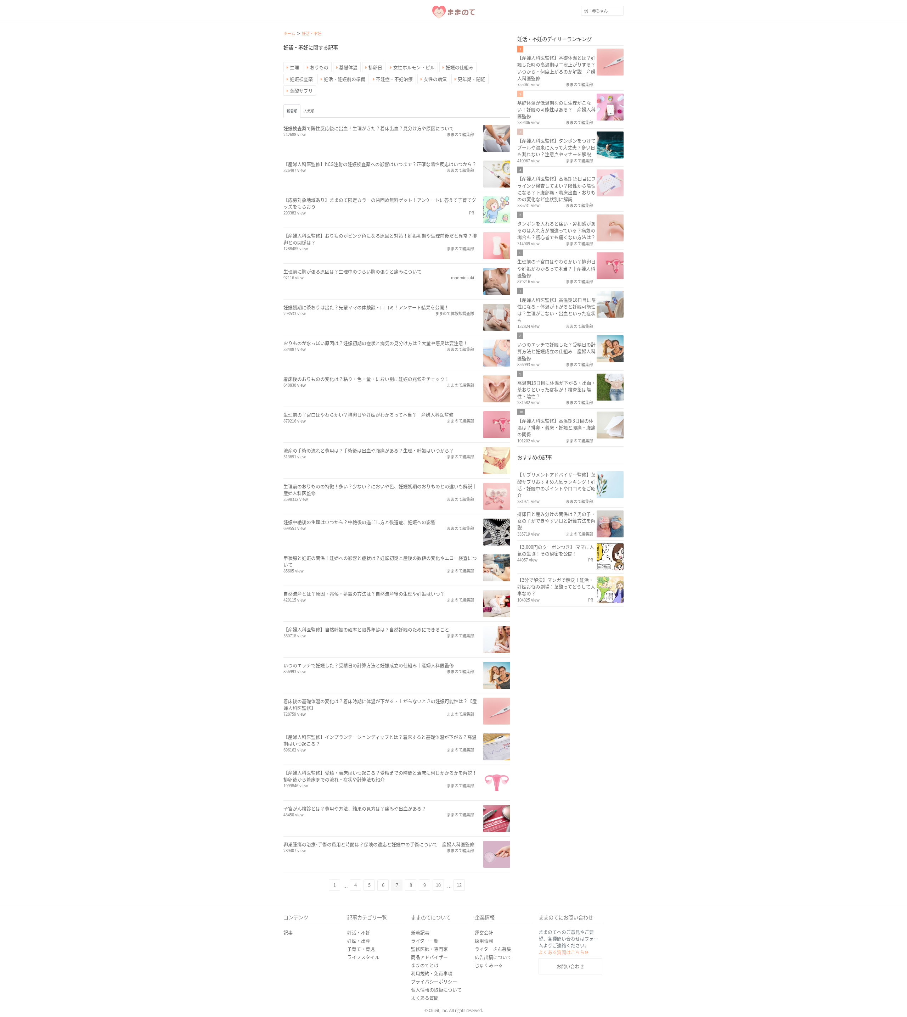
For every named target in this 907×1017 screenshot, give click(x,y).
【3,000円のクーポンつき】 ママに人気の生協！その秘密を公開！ (555, 550)
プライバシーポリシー (434, 981)
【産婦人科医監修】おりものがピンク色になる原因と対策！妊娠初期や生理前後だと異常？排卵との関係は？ (380, 239)
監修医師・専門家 (429, 948)
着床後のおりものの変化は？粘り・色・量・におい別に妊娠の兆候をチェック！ (366, 378)
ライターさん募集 (493, 948)
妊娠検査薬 (301, 79)
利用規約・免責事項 (431, 973)
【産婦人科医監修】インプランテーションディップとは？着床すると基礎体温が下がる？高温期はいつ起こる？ (380, 740)
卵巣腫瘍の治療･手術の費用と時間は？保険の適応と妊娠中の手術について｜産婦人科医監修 (378, 844)
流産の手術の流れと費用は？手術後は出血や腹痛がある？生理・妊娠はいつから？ (368, 450)
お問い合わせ (570, 966)
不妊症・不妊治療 (394, 79)
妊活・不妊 (358, 932)
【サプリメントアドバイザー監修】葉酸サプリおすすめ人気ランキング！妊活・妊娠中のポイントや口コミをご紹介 (556, 484)
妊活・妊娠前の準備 (344, 79)
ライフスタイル (363, 957)
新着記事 (420, 932)
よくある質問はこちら (562, 952)
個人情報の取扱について (436, 989)
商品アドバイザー (429, 957)
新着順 (292, 110)
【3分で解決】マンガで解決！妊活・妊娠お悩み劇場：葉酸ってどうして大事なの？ (556, 586)
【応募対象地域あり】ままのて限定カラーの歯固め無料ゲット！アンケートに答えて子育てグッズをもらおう (379, 203)
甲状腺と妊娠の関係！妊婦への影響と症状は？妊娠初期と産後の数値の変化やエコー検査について (380, 561)
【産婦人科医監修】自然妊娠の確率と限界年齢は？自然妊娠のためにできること (366, 629)
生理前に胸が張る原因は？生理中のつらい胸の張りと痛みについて (352, 271)
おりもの (319, 67)
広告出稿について (493, 957)
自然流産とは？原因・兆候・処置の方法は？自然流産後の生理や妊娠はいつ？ (364, 593)
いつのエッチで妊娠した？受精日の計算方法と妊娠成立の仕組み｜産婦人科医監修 (368, 665)
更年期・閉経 (471, 79)
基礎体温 (348, 67)
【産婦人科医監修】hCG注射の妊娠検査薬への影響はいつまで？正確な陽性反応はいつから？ (380, 164)
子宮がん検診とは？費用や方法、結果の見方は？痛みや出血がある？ (354, 808)
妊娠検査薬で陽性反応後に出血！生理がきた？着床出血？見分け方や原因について (368, 128)
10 (438, 885)
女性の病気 (435, 79)
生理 (294, 67)
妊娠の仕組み (459, 67)
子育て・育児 (361, 948)
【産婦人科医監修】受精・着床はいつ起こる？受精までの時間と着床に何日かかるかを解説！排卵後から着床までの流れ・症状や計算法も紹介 (380, 776)
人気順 (309, 110)
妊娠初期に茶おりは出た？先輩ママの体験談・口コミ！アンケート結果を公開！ (366, 307)
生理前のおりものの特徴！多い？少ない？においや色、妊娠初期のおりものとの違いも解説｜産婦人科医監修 (380, 489)
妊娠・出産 (358, 940)
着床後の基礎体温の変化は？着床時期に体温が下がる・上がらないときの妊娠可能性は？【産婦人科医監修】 (380, 704)
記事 (288, 932)
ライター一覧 (424, 940)
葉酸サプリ (301, 90)
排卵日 (375, 67)
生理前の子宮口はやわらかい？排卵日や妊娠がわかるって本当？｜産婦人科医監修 (368, 414)
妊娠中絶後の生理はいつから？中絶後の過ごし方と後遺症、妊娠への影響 (359, 522)
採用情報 (484, 940)
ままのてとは (425, 965)
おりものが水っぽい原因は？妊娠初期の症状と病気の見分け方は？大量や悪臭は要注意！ (375, 343)
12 (459, 885)
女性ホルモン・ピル (414, 67)
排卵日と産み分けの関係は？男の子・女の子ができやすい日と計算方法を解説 (556, 520)
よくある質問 (425, 997)
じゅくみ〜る (489, 965)
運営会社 (484, 932)
